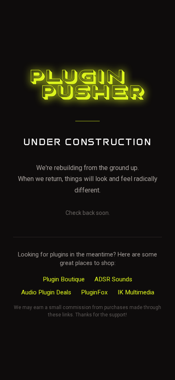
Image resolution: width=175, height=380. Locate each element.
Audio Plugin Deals (46, 292)
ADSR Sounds (113, 279)
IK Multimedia (136, 292)
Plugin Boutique (64, 279)
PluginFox (94, 292)
